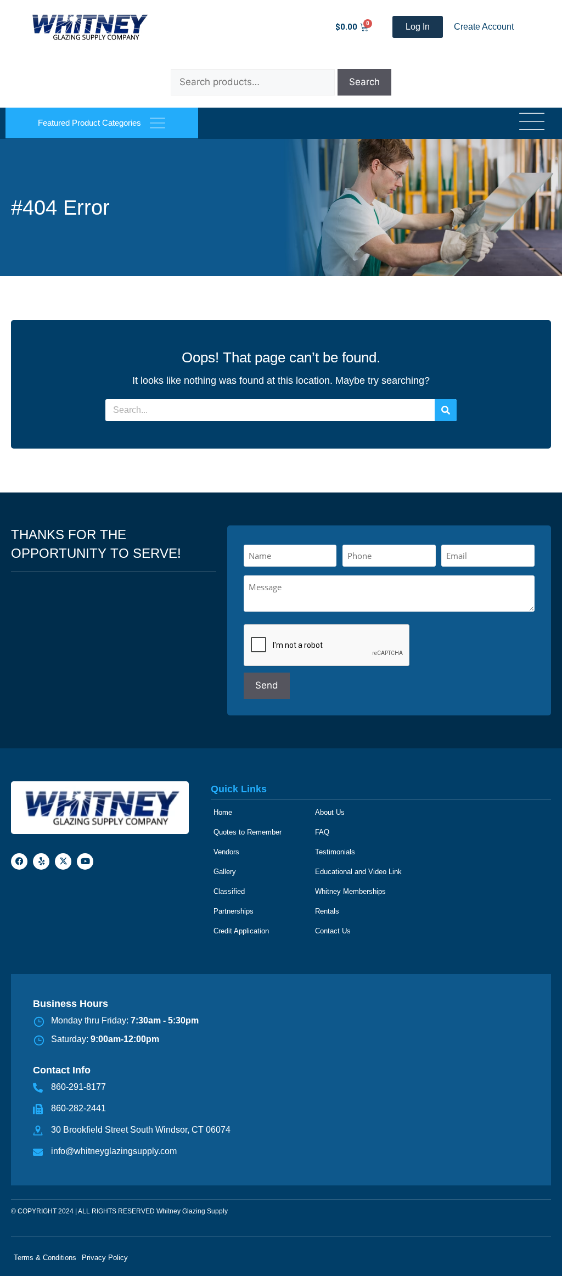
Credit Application (241, 931)
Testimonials (335, 852)
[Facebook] (19, 861)
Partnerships (233, 911)
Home (222, 812)
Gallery (224, 872)
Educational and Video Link (358, 872)
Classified (229, 891)
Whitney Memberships (350, 891)
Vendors (226, 852)
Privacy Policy (105, 1257)
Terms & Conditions (45, 1257)
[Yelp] (41, 861)
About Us (330, 812)
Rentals (327, 911)
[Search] (446, 410)
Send (266, 685)
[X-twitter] (63, 861)
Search (364, 81)
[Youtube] (85, 861)
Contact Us (333, 931)
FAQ (322, 832)
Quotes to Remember (247, 832)
